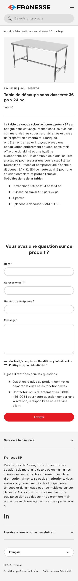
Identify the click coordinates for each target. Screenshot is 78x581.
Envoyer (39, 417)
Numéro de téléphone (18, 301)
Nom (7, 263)
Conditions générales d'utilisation (21, 571)
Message (10, 320)
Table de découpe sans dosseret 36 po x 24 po (39, 31)
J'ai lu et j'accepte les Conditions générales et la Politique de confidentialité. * (40, 363)
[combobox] (39, 18)
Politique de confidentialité (57, 571)
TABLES (8, 107)
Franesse (17, 565)
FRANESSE (10, 88)
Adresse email (13, 282)
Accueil (7, 31)
